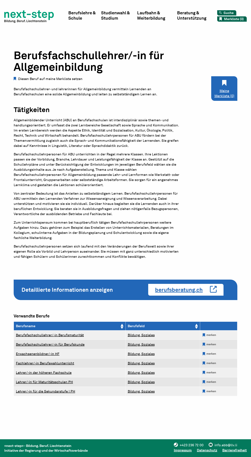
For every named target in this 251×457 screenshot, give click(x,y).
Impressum (183, 450)
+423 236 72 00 (192, 445)
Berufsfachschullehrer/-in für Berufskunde (50, 344)
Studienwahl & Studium (115, 15)
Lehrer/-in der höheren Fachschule (44, 373)
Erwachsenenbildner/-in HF (37, 354)
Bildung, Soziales (141, 335)
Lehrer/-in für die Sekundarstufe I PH (45, 391)
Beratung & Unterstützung (191, 15)
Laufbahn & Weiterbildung (151, 15)
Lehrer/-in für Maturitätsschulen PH (44, 382)
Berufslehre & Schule (82, 15)
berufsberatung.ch (179, 289)
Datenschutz (207, 450)
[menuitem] (84, 16)
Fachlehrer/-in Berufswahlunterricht (45, 363)
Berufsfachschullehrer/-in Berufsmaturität (50, 335)
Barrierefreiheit (234, 450)
